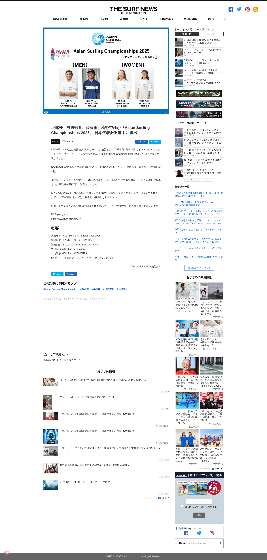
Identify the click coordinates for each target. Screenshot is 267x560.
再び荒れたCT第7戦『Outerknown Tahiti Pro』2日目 (203, 83)
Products (83, 19)
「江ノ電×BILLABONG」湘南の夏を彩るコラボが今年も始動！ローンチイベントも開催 (198, 240)
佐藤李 (85, 289)
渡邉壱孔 (123, 289)
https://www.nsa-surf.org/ (64, 218)
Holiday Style (166, 19)
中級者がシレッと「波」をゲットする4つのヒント (198, 231)
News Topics (60, 19)
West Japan (190, 19)
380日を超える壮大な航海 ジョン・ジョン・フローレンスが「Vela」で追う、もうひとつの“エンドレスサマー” (199, 221)
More (211, 19)
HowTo (143, 19)
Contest (123, 19)
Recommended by (151, 498)
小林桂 (96, 289)
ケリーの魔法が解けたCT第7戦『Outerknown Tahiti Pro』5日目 (203, 73)
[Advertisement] (106, 326)
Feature (104, 19)
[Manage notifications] (6, 553)
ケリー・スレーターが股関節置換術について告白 (199, 258)
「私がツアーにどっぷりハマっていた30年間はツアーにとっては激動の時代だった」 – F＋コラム (199, 212)
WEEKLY (211, 34)
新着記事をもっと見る (199, 267)
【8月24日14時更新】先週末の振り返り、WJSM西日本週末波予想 (196, 203)
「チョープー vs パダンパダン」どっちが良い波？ (198, 249)
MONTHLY (187, 34)
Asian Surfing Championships (61, 289)
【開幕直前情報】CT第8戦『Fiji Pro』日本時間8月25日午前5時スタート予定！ (199, 194)
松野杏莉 (109, 289)
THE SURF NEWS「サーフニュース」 (125, 556)
